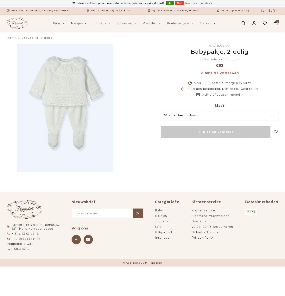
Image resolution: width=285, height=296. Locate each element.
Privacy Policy (203, 237)
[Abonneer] (138, 213)
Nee (179, 3)
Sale (158, 226)
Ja (170, 3)
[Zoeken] (243, 23)
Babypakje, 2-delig (37, 38)
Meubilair (149, 23)
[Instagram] (88, 239)
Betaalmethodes (205, 232)
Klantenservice (203, 210)
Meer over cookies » (199, 3)
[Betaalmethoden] (250, 212)
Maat (220, 106)
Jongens (99, 23)
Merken (206, 23)
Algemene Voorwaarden (211, 216)
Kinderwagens (178, 23)
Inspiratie (162, 237)
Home (11, 38)
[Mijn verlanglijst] (265, 23)
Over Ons (199, 221)
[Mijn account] (254, 23)
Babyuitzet (163, 232)
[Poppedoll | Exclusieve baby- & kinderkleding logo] (17, 23)
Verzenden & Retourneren (212, 226)
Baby (57, 23)
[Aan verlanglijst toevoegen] (275, 132)
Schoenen (124, 23)
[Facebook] (76, 239)
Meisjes (77, 23)
